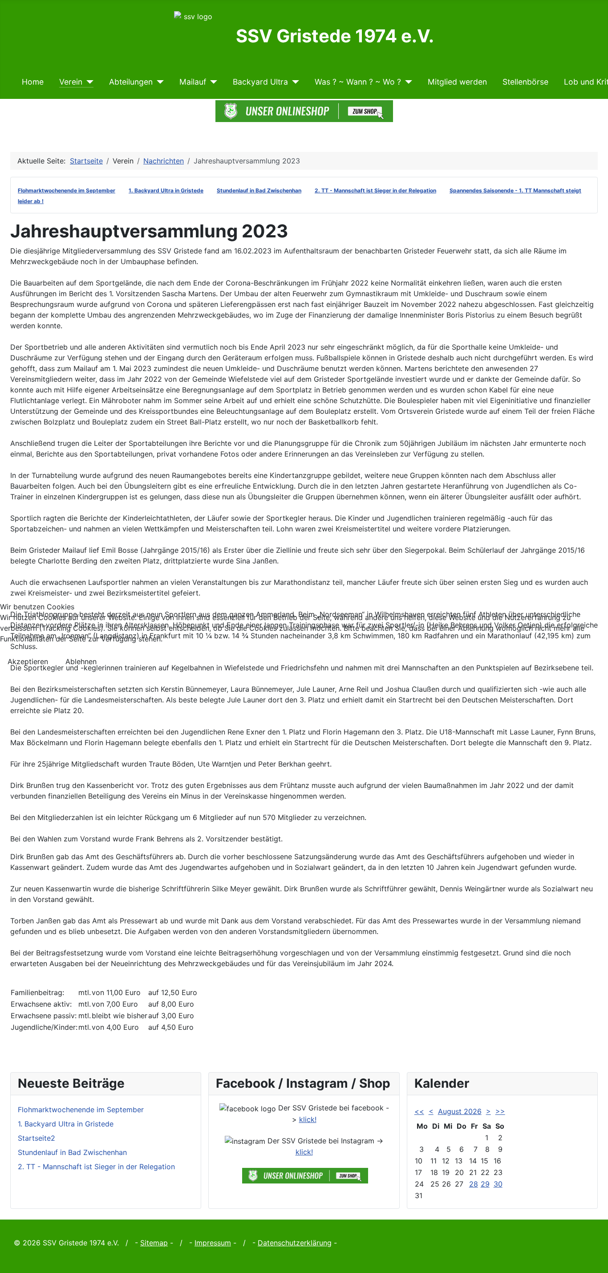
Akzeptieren (28, 661)
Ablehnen (81, 661)
